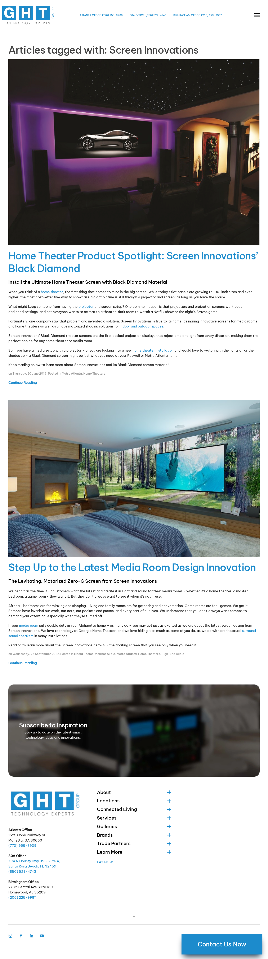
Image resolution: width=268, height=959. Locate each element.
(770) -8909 (112, 15)
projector (86, 306)
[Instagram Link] (10, 935)
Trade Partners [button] (113, 843)
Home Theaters (94, 373)
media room (28, 625)
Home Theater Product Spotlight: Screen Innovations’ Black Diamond (133, 262)
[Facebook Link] (21, 935)
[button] (257, 15)
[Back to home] (28, 15)
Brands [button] (105, 835)
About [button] (104, 792)
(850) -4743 (156, 15)
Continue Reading (22, 382)
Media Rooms (83, 654)
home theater (52, 292)
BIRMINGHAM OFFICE (186, 15)
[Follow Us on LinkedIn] (31, 935)
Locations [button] (108, 801)
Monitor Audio (105, 654)
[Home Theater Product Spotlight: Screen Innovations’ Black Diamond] (134, 153)
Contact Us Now (222, 944)
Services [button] (106, 818)
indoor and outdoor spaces (141, 326)
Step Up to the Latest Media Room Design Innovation (132, 567)
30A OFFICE (137, 15)
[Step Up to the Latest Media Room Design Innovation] (134, 479)
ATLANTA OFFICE (90, 15)
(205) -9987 (211, 15)
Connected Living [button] (117, 809)
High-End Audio (172, 654)
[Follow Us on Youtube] (42, 935)
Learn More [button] (109, 852)
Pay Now (105, 862)
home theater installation (153, 350)
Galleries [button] (107, 826)
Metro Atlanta (72, 373)
